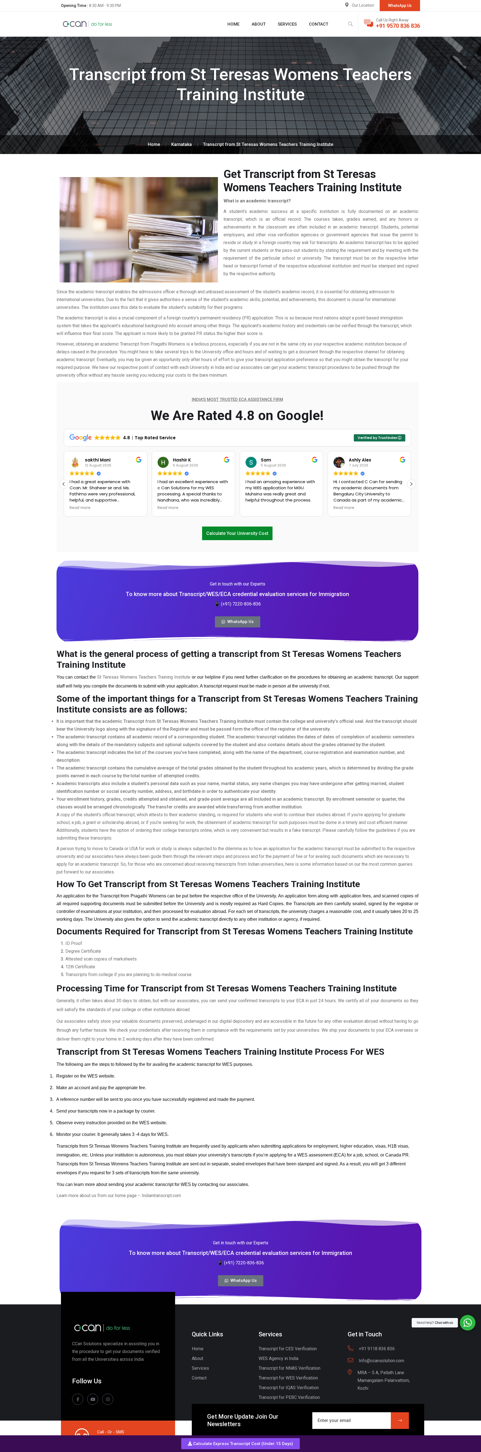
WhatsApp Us (400, 5)
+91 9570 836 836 (398, 26)
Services (287, 24)
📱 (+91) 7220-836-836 (237, 604)
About (259, 24)
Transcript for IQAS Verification (289, 1387)
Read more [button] (80, 507)
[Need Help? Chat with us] (467, 1323)
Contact (318, 24)
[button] (240, 1443)
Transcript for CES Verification (288, 1348)
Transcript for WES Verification (288, 1378)
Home (233, 24)
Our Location (363, 5)
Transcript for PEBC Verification (289, 1397)
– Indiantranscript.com (159, 1195)
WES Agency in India (278, 1358)
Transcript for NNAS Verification (289, 1368)
